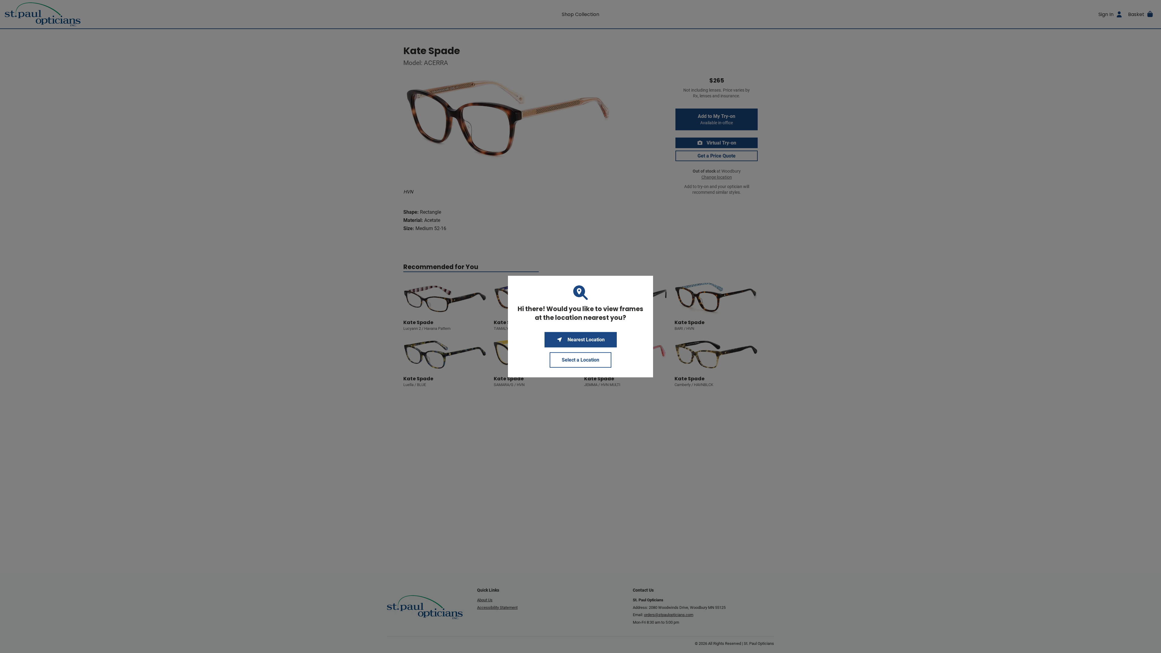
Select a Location (580, 360)
